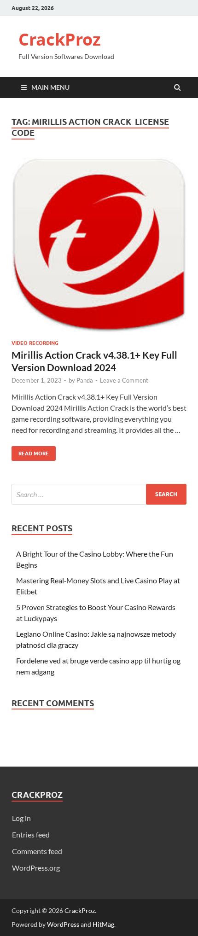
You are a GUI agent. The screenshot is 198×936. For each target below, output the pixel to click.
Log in (21, 818)
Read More (30, 451)
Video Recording (35, 343)
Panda (84, 380)
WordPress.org (36, 867)
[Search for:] (99, 494)
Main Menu (50, 87)
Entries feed (31, 834)
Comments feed (37, 851)
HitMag (103, 924)
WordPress (63, 924)
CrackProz (59, 39)
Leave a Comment (124, 380)
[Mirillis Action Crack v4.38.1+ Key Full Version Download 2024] (99, 248)
